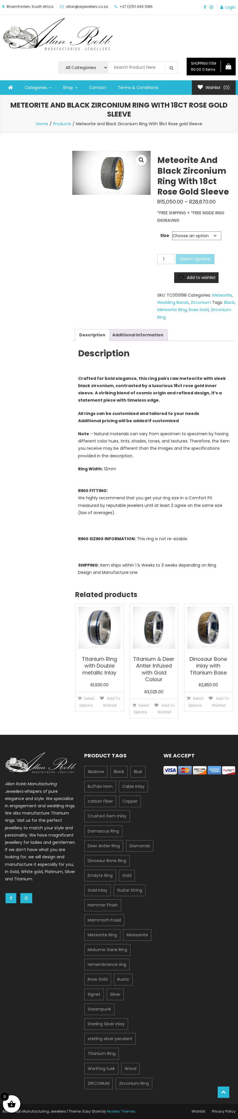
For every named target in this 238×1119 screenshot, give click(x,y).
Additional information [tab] (137, 335)
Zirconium (201, 302)
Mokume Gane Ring (107, 950)
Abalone (96, 772)
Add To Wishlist (111, 702)
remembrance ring (107, 964)
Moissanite (137, 935)
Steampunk (99, 1009)
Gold (126, 875)
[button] (141, 160)
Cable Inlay (133, 786)
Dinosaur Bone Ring (107, 861)
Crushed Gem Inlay (107, 816)
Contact (97, 87)
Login (230, 7)
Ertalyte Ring (100, 875)
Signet (94, 994)
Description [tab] (92, 335)
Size (164, 235)
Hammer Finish (103, 905)
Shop (68, 87)
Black (229, 302)
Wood (130, 1068)
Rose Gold (199, 310)
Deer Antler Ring (104, 846)
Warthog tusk (101, 1068)
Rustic (123, 979)
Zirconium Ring (134, 1083)
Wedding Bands (173, 302)
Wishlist (198, 1111)
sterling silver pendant (110, 1039)
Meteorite (222, 295)
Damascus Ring (103, 831)
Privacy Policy (224, 1111)
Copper (130, 801)
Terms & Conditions (138, 87)
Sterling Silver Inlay (106, 1024)
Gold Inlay (97, 890)
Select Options (195, 259)
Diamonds (139, 846)
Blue (138, 772)
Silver (115, 994)
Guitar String (129, 890)
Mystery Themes (121, 1111)
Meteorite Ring (172, 310)
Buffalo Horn (100, 786)
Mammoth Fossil (104, 920)
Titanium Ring (102, 1053)
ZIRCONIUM (98, 1083)
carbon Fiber (100, 801)
